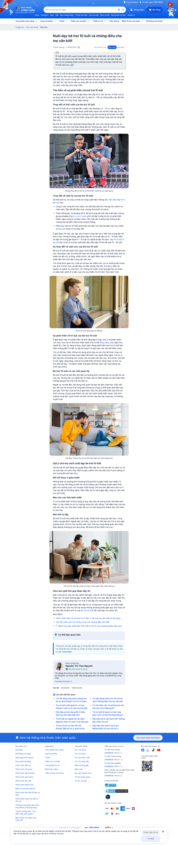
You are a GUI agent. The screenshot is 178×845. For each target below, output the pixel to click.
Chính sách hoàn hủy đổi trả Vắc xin (26, 800)
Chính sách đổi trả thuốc (25, 773)
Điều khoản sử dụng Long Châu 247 (25, 819)
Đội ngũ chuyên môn (83, 773)
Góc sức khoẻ (80, 750)
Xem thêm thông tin (62, 681)
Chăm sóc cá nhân (52, 761)
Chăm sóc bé (77, 688)
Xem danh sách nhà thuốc (148, 737)
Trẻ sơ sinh (65, 688)
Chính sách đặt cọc (23, 765)
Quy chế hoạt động (23, 761)
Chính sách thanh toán (24, 785)
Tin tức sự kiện (81, 781)
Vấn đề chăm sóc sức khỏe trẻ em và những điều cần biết (82, 622)
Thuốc (47, 757)
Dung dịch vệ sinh (118, 15)
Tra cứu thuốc (80, 754)
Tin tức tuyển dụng (82, 777)
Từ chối (151, 839)
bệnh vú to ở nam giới (80, 216)
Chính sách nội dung (23, 769)
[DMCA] (116, 791)
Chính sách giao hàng (24, 777)
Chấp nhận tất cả (150, 832)
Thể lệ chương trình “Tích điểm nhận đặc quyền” (25, 812)
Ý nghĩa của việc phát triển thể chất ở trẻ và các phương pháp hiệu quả (89, 626)
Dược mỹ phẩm (51, 754)
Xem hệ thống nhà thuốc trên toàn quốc (48, 737)
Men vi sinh (105, 15)
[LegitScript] (116, 796)
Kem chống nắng (66, 15)
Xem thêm (67, 652)
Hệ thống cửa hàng (23, 754)
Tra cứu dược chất (82, 757)
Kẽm (52, 15)
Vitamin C (131, 15)
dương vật (60, 229)
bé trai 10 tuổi (87, 610)
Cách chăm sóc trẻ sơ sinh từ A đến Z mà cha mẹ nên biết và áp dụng (88, 618)
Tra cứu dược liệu (82, 761)
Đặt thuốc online (51, 769)
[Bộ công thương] (110, 785)
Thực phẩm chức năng (54, 750)
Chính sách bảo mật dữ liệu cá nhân (27, 793)
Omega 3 (44, 15)
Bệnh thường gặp (82, 765)
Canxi (37, 15)
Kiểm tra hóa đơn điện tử (25, 789)
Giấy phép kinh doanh (24, 757)
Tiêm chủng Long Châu (54, 773)
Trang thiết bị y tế (52, 765)
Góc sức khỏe (32, 27)
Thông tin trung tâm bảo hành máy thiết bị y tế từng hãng (27, 806)
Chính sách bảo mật (23, 781)
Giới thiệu (19, 750)
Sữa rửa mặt (94, 15)
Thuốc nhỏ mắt (81, 15)
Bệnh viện (79, 769)
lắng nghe (104, 342)
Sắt (57, 15)
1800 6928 (158, 2)
